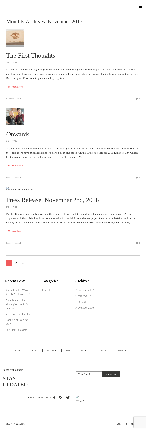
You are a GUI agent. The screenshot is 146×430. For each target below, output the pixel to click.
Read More (17, 86)
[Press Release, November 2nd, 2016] (20, 188)
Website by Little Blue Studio (129, 424)
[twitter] (68, 398)
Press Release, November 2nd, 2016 (52, 199)
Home (17, 351)
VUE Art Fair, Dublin (17, 313)
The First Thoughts (30, 55)
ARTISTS (84, 351)
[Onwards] (15, 116)
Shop (68, 351)
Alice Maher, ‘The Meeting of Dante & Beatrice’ (16, 304)
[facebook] (54, 398)
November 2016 (84, 307)
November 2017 (84, 290)
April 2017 (81, 301)
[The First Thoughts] (15, 37)
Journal (18, 98)
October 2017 (83, 295)
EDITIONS (51, 351)
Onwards (17, 134)
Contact (121, 351)
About (33, 351)
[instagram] (60, 398)
